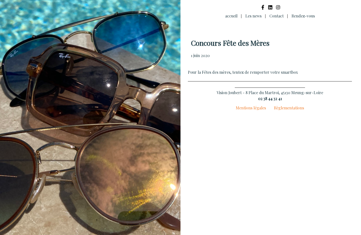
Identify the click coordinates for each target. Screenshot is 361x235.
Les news (253, 15)
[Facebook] (262, 7)
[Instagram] (278, 7)
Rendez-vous (303, 15)
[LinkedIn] (270, 7)
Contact (276, 15)
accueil (231, 15)
